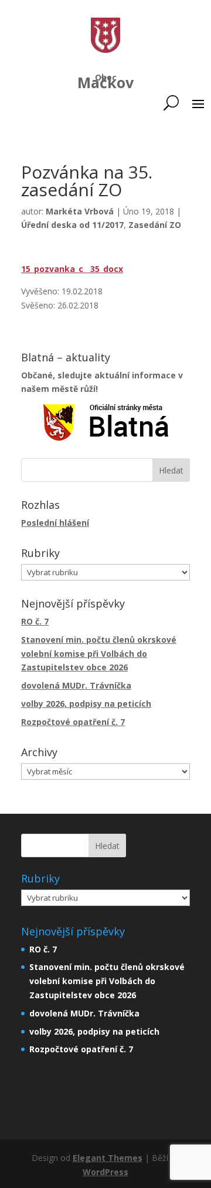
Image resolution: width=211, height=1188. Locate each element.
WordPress (105, 1171)
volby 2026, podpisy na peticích (86, 703)
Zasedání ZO (154, 224)
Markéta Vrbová (80, 211)
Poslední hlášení (55, 522)
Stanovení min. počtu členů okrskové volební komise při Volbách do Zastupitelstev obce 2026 (98, 653)
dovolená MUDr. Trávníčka (76, 685)
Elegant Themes (107, 1157)
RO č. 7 (35, 621)
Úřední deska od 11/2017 (72, 224)
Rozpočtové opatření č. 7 (73, 721)
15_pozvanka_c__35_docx (72, 268)
